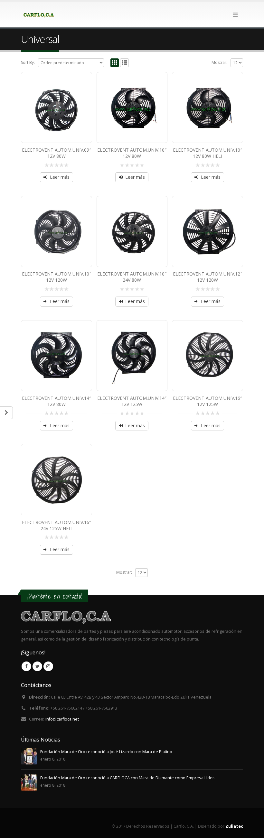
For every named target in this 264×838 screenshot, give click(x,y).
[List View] (124, 62)
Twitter (37, 666)
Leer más (60, 177)
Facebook (26, 666)
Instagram (48, 666)
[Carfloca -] (38, 14)
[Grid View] (114, 62)
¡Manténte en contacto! (54, 596)
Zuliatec (234, 826)
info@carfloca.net (62, 719)
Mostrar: (219, 62)
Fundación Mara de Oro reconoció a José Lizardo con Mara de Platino (106, 751)
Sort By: (28, 62)
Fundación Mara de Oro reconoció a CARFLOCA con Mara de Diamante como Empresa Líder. (127, 778)
